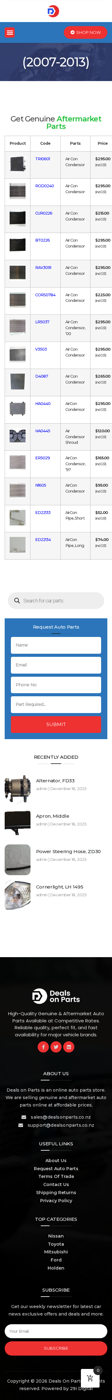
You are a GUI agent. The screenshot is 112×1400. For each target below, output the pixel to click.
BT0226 (42, 240)
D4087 (41, 376)
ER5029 (42, 458)
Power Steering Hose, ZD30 (68, 851)
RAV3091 (43, 267)
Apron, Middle (52, 816)
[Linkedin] (68, 1046)
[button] (10, 32)
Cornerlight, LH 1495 (59, 887)
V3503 (41, 349)
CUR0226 (44, 213)
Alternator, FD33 (55, 781)
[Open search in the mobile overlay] (56, 600)
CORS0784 (45, 295)
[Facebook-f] (43, 1046)
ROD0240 (44, 186)
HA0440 (43, 403)
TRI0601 (42, 159)
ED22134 (43, 539)
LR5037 (42, 322)
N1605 (40, 485)
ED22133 (43, 512)
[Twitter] (56, 1046)
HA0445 (42, 431)
